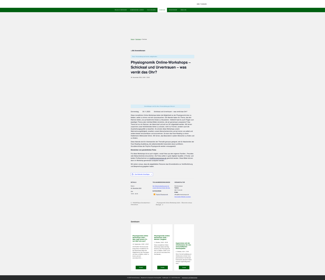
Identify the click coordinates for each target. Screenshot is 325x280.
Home (132, 39)
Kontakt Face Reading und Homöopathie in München (191, 4)
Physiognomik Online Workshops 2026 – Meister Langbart (162, 237)
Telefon (201, 4)
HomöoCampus (135, 277)
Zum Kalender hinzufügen (142, 174)
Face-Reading (151, 10)
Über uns (183, 10)
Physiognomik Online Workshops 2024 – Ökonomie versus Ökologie (174, 204)
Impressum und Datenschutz (189, 277)
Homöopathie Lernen (137, 10)
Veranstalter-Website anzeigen (182, 197)
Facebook (188, 4)
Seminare (162, 10)
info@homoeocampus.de (157, 158)
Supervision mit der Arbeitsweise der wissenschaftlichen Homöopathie (183, 245)
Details (141, 267)
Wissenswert (173, 10)
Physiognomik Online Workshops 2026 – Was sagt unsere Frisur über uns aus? (140, 238)
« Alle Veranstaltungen (138, 50)
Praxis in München (121, 10)
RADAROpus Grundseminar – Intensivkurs (141, 203)
